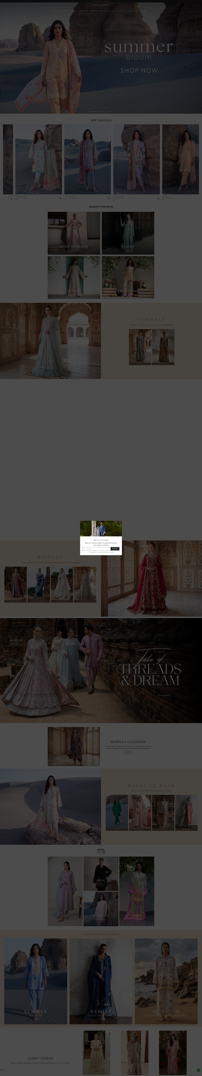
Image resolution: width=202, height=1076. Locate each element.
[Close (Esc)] (120, 523)
